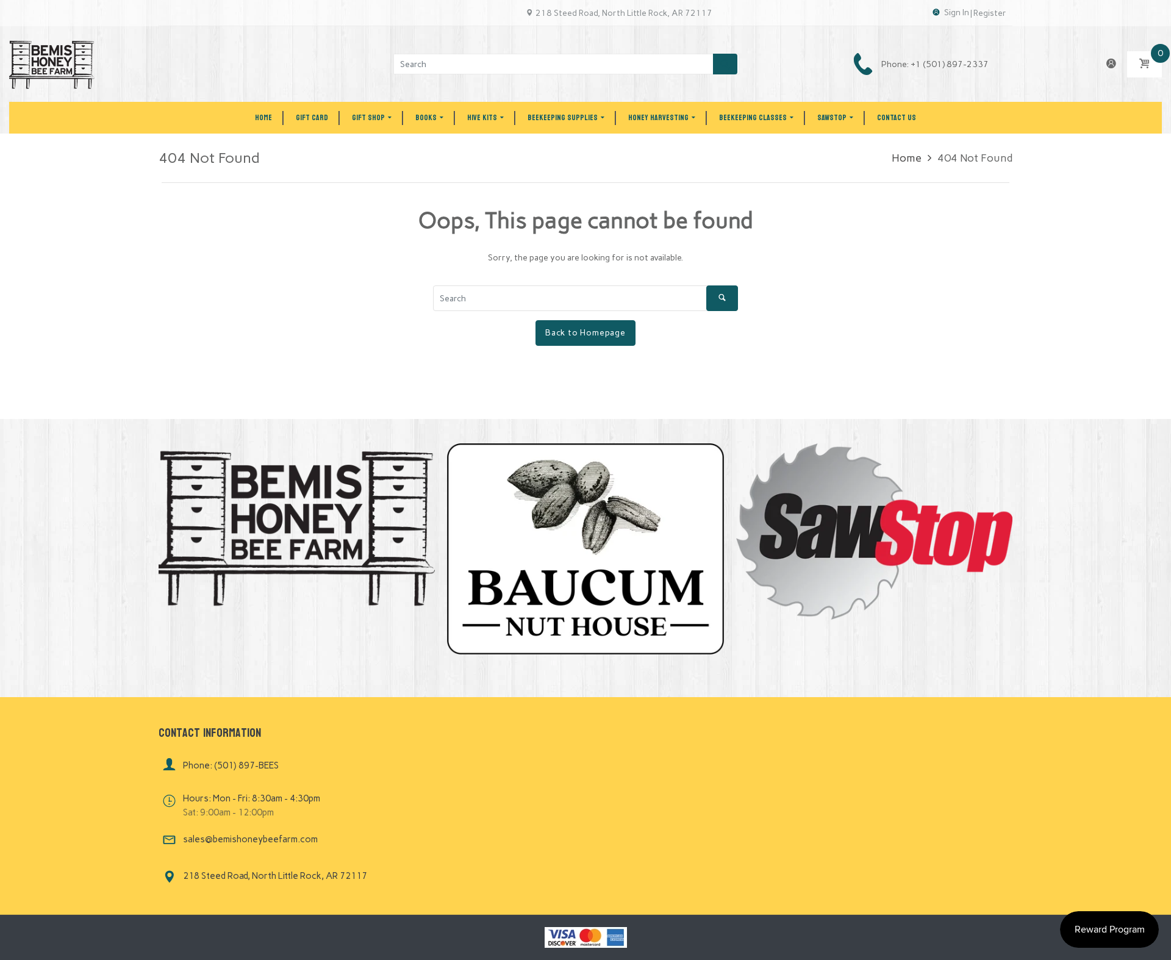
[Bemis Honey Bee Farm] (52, 64)
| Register (988, 13)
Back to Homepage (585, 333)
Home (907, 158)
